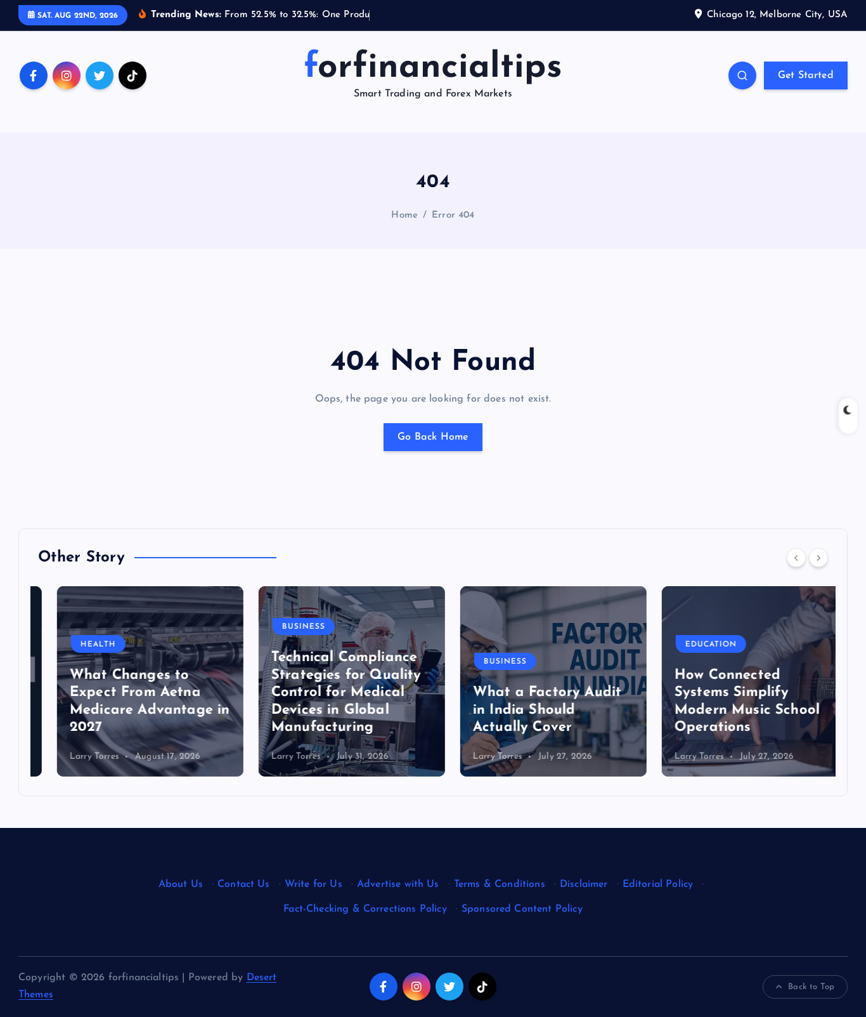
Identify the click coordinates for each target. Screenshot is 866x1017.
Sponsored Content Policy (522, 909)
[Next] (818, 557)
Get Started (806, 75)
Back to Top (811, 987)
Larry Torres (75, 756)
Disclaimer (584, 884)
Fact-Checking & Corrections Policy (364, 909)
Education (692, 644)
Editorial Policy (658, 884)
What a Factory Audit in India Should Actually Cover (528, 710)
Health (79, 644)
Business (284, 627)
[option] (131, 681)
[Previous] (796, 557)
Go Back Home (433, 437)
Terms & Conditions (499, 884)
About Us (180, 884)
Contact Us (243, 884)
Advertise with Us (398, 884)
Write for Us (313, 884)
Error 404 (453, 215)
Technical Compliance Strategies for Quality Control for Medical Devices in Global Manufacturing (327, 692)
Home (404, 215)
